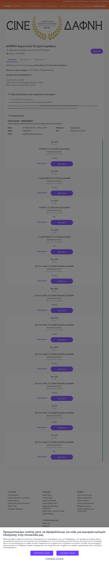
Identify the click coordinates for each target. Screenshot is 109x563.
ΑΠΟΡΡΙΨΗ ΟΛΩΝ (41, 553)
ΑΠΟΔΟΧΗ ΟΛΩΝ (67, 553)
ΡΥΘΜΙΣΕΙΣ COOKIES (54, 559)
